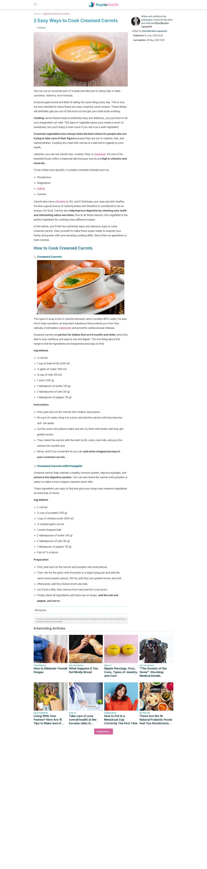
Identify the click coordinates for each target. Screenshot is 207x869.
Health (72, 713)
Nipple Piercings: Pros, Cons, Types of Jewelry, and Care (121, 672)
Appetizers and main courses (56, 14)
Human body (110, 713)
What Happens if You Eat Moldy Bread (83, 670)
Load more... (104, 731)
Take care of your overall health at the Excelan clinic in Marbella (82, 719)
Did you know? (76, 665)
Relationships (41, 713)
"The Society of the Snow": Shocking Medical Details (153, 672)
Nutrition (145, 713)
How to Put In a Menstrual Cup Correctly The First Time (121, 719)
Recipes (37, 14)
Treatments (40, 665)
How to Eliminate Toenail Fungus (50, 670)
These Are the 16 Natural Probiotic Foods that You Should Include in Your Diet (156, 719)
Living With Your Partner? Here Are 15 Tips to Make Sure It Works (48, 719)
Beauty (108, 665)
